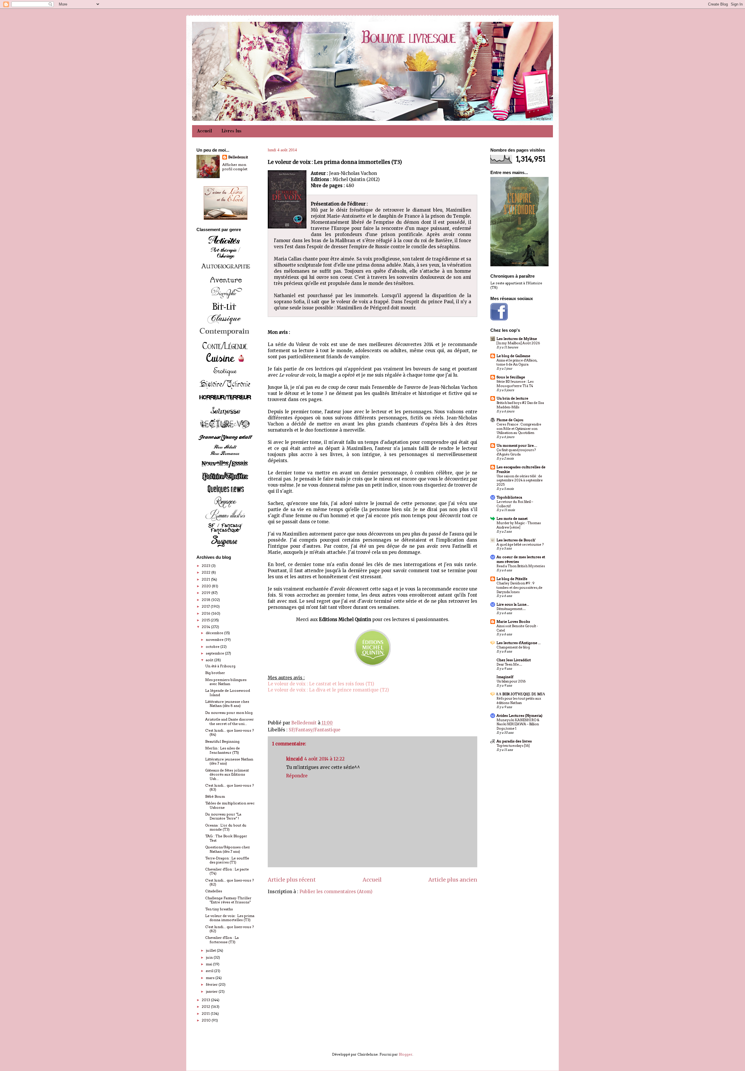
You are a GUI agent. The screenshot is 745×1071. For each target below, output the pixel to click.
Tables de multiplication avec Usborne (230, 805)
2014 (206, 627)
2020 (207, 586)
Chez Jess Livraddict (513, 660)
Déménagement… (511, 609)
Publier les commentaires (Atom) (335, 891)
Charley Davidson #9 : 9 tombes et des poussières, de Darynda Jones (519, 587)
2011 (206, 1013)
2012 (206, 1006)
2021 (206, 579)
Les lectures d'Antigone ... (518, 643)
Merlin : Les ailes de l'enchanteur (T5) (222, 750)
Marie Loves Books (513, 621)
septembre (215, 653)
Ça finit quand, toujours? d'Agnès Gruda (516, 452)
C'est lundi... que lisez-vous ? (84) (229, 732)
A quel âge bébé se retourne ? (520, 544)
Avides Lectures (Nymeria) (519, 715)
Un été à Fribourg (220, 666)
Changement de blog (513, 647)
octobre (213, 646)
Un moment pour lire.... (516, 445)
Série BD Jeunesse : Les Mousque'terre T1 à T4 (515, 384)
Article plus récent (292, 879)
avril (210, 971)
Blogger (405, 1054)
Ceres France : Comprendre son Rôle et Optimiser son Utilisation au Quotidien (518, 428)
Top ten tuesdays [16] (513, 746)
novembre (215, 639)
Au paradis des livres (514, 741)
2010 (207, 1020)
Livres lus (231, 131)
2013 (206, 1000)
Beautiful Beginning (222, 741)
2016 (206, 613)
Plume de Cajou (510, 420)
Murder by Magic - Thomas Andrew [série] (518, 525)
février (212, 984)
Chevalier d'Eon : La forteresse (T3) (222, 939)
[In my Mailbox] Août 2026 (518, 343)
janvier (212, 991)
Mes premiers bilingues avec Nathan (225, 682)
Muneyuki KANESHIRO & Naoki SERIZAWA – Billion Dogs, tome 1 (517, 724)
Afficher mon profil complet (234, 166)
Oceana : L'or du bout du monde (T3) (225, 827)
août (210, 660)
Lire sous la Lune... (512, 604)
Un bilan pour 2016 (511, 681)
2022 (206, 572)
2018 (206, 599)
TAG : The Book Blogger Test (226, 838)
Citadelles (213, 891)
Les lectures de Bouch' (515, 540)
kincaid (294, 759)
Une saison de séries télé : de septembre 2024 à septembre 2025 (519, 480)
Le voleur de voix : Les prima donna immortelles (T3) (229, 918)
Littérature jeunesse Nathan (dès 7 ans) (229, 761)
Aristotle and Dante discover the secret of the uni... (229, 721)
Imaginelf (504, 677)
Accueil (204, 131)
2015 (206, 620)
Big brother (215, 673)
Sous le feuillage (510, 377)
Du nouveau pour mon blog (229, 712)
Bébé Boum (215, 796)
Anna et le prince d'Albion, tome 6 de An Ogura (516, 362)
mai (209, 964)
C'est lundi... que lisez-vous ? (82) (229, 882)
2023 (206, 565)
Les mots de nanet (512, 518)
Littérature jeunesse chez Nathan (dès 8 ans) (227, 703)
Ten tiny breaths (219, 909)
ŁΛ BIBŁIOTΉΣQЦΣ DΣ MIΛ (520, 694)
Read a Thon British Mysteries (520, 566)
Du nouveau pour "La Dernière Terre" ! (223, 816)
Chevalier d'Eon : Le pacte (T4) (227, 871)
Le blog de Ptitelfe (511, 579)
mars (210, 978)
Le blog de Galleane (513, 356)
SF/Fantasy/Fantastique (314, 730)
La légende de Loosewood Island (227, 692)
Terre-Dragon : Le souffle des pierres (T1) (227, 860)
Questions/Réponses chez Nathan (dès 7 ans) (227, 849)
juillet (211, 950)
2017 (206, 606)
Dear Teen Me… (509, 664)
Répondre (297, 776)
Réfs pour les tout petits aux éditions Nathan (518, 700)
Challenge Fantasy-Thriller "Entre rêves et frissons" (228, 900)
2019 (206, 593)
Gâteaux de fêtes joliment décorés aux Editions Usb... (227, 774)
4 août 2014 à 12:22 (324, 759)
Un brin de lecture (512, 398)
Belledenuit (238, 157)
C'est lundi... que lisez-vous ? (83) (229, 787)
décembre (215, 633)
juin (210, 957)
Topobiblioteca (509, 497)
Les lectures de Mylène (516, 338)
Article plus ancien (452, 879)
